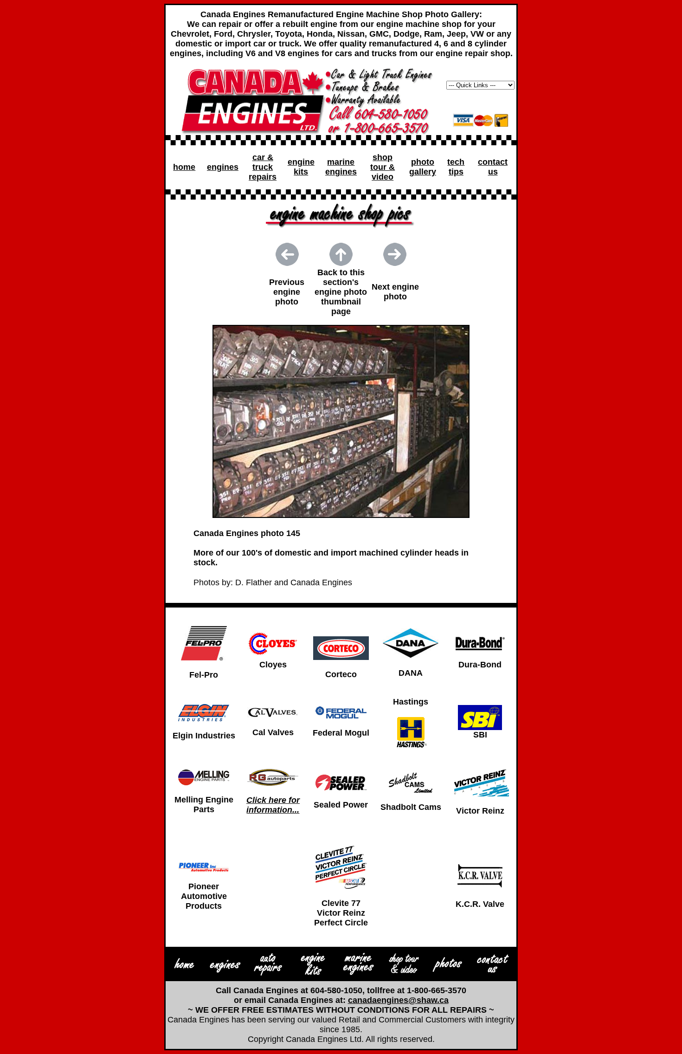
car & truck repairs (263, 167)
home (184, 167)
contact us (493, 166)
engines (222, 167)
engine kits (301, 166)
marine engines (341, 166)
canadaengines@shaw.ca (398, 1000)
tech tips (455, 166)
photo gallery (422, 166)
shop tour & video (382, 167)
